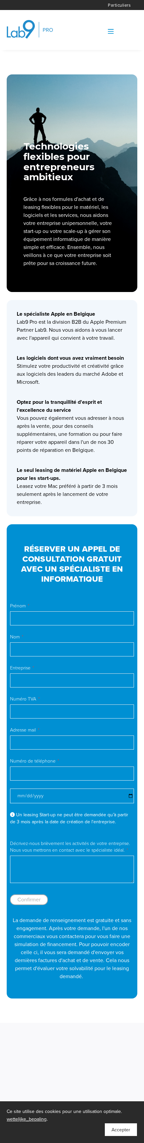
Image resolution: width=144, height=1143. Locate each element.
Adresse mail (23, 730)
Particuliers (119, 5)
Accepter (121, 1130)
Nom (15, 637)
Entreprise (20, 668)
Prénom (18, 606)
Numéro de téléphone (33, 761)
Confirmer (29, 899)
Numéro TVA (23, 699)
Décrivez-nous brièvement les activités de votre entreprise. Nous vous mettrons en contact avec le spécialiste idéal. (70, 847)
